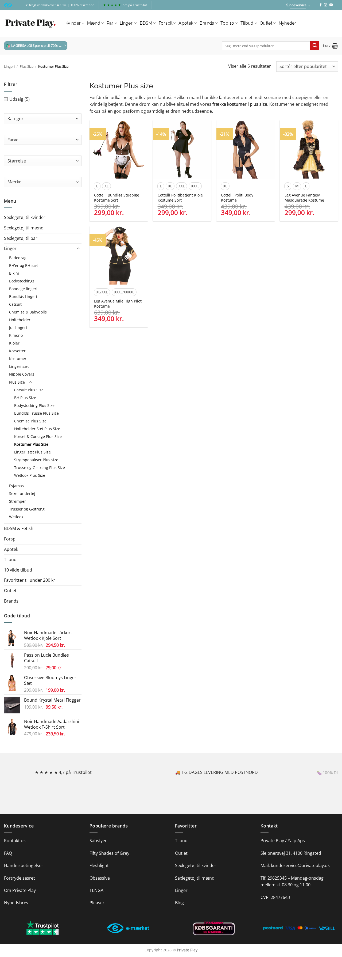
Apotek (185, 23)
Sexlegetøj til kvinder (24, 217)
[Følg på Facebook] (320, 5)
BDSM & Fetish (18, 528)
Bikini (14, 273)
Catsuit (15, 304)
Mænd (93, 23)
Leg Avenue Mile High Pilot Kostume (118, 304)
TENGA (96, 890)
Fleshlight (99, 865)
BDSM (146, 23)
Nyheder (287, 23)
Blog (179, 903)
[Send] (314, 45)
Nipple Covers (21, 374)
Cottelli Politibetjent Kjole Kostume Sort (180, 198)
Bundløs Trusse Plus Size (36, 413)
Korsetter (17, 350)
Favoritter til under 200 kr (29, 580)
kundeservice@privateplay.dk (300, 865)
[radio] (97, 186)
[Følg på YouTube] (331, 5)
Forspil (165, 23)
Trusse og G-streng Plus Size (39, 467)
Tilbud (247, 23)
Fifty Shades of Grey (109, 853)
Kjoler (14, 343)
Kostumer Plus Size (31, 444)
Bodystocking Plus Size (34, 405)
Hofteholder (19, 319)
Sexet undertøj (22, 493)
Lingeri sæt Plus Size (32, 452)
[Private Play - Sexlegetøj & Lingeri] (30, 23)
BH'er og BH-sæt (23, 265)
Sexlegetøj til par (20, 238)
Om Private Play (20, 890)
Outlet (266, 23)
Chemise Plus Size (30, 420)
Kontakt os (15, 840)
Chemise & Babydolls (28, 312)
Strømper (17, 501)
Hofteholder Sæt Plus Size (37, 428)
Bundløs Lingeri (23, 296)
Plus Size (26, 66)
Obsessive (100, 878)
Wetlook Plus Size (29, 475)
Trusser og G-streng (27, 509)
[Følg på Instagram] (325, 5)
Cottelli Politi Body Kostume (237, 198)
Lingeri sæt (19, 366)
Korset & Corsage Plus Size (38, 436)
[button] (330, 46)
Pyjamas (16, 485)
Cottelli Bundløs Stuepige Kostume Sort (116, 198)
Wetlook (16, 516)
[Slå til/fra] (78, 248)
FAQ (8, 853)
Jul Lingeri (18, 327)
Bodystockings (21, 280)
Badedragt (18, 257)
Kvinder (73, 23)
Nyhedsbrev (16, 903)
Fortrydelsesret (19, 878)
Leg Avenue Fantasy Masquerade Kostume (304, 198)
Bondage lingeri (23, 288)
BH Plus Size (25, 397)
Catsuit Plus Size (29, 389)
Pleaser (97, 903)
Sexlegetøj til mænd (24, 228)
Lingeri (126, 23)
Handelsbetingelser (23, 865)
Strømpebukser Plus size (36, 459)
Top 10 (227, 23)
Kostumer (17, 358)
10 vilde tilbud (18, 570)
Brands (207, 23)
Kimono (16, 335)
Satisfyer (98, 840)
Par (110, 23)
